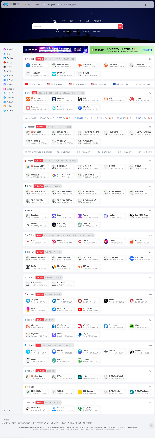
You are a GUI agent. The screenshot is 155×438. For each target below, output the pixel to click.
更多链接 (89, 423)
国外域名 (63, 423)
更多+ (151, 59)
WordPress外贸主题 (51, 423)
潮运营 (14, 423)
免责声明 (75, 427)
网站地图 (69, 427)
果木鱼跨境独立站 (97, 427)
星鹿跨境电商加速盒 (25, 423)
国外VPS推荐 (38, 423)
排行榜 (82, 427)
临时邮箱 (81, 423)
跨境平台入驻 (72, 423)
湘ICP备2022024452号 (110, 427)
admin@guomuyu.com (130, 427)
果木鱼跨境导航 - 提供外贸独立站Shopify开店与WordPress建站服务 (47, 427)
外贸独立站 (6, 423)
